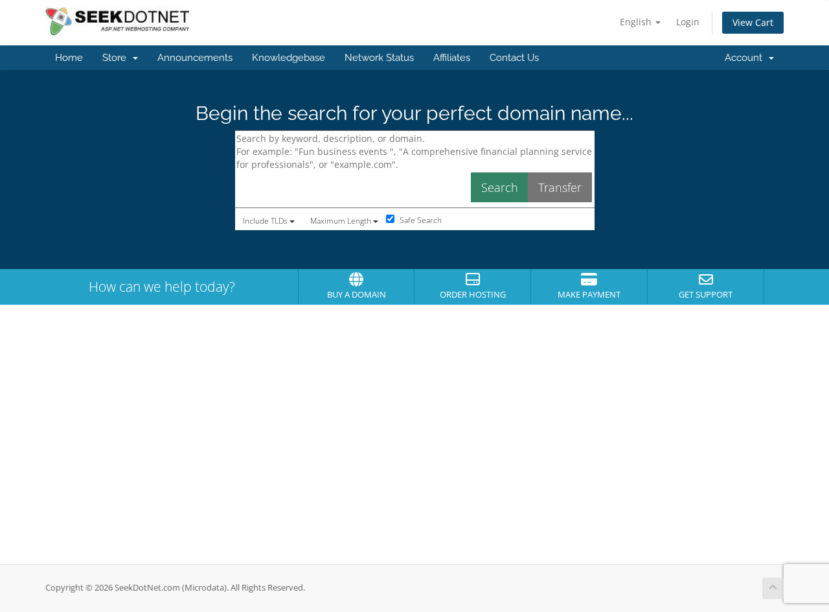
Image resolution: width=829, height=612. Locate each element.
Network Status (379, 58)
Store (116, 58)
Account (746, 58)
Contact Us (514, 58)
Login (687, 22)
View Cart (752, 22)
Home (69, 58)
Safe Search (420, 220)
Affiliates (451, 58)
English (637, 22)
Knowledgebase (288, 58)
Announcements (195, 58)
